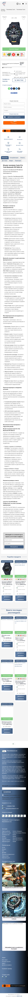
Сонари (4, 836)
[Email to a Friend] (19, 88)
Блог (3, 850)
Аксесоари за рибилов (18, 839)
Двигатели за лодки (6, 832)
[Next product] (4, 19)
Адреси (3, 963)
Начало (3, 9)
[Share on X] (14, 88)
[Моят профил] (20, 3)
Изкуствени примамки (17, 838)
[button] (17, 4)
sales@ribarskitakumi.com (12, 808)
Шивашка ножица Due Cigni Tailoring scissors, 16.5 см (7, 679)
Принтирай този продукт (8, 67)
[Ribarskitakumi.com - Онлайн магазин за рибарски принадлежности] (4, 3)
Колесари (4, 838)
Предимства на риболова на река (14, 887)
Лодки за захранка (6, 839)
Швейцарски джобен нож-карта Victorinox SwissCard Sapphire (7, 722)
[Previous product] (24, 19)
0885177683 (20, 80)
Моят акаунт (5, 959)
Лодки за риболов (6, 831)
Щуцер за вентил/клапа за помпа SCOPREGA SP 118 (19, 638)
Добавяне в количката (14, 117)
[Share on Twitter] (16, 88)
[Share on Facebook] (11, 88)
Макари (14, 836)
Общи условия (5, 856)
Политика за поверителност (8, 854)
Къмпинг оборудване (17, 831)
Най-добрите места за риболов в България (14, 948)
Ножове (14, 841)
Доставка (4, 852)
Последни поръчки (6, 961)
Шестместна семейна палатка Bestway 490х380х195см (20, 682)
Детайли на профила (6, 965)
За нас (3, 847)
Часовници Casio (10, 9)
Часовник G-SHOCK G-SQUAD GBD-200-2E (20, 582)
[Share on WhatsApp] (9, 88)
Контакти (4, 849)
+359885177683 (11, 806)
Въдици (14, 834)
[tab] (5, 157)
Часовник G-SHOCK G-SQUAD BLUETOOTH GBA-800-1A (7, 582)
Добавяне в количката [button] (7, 598)
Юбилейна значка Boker (6, 636)
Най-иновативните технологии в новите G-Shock (14, 918)
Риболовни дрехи (6, 841)
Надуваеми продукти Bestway (19, 832)
